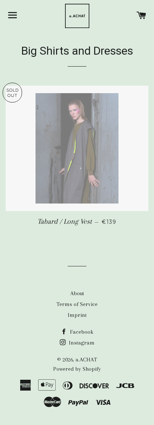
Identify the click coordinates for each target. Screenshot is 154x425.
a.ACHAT (86, 359)
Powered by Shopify (77, 369)
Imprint (77, 315)
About (77, 293)
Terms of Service (77, 304)
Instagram (81, 342)
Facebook (80, 331)
